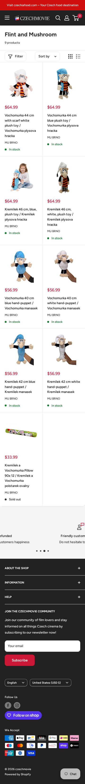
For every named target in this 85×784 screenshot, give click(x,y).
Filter (19, 56)
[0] (76, 18)
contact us (59, 542)
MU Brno (11, 142)
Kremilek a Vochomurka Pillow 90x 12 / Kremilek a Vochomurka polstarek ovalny (19, 475)
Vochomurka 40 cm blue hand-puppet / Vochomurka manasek (21, 303)
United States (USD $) (46, 682)
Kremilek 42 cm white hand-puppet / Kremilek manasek (63, 387)
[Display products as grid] (70, 56)
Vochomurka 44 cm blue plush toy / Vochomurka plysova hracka (62, 123)
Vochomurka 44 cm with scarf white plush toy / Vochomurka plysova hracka (20, 125)
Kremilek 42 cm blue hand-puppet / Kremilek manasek (20, 387)
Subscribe (20, 660)
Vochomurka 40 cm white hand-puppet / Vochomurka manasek (63, 303)
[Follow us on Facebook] (8, 705)
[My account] (66, 18)
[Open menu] (7, 18)
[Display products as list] (78, 56)
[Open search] (58, 18)
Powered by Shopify (18, 774)
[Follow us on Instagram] (17, 705)
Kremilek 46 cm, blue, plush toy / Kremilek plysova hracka (21, 214)
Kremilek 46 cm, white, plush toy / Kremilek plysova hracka (60, 217)
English (12, 682)
